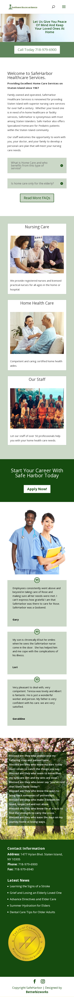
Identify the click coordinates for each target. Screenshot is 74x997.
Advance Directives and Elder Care (33, 899)
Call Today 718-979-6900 (37, 49)
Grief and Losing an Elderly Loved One (36, 893)
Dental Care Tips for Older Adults (32, 912)
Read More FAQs (37, 198)
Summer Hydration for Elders (30, 905)
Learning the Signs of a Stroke (30, 886)
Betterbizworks (37, 992)
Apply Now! (37, 489)
